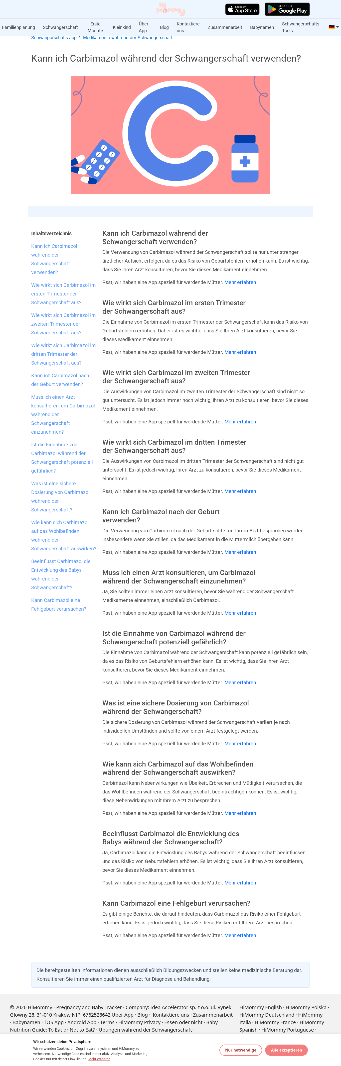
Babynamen (262, 27)
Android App (81, 1022)
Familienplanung (18, 27)
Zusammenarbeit (225, 27)
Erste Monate (95, 27)
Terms (107, 1022)
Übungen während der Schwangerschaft (145, 1029)
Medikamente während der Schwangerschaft (127, 37)
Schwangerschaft (60, 27)
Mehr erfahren (240, 282)
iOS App (54, 1022)
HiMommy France (275, 1022)
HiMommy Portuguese (287, 1029)
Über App (143, 27)
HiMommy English (260, 1007)
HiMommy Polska (306, 1007)
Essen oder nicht (183, 1022)
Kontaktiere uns (188, 27)
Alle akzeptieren (286, 1050)
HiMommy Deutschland (266, 1014)
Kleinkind (122, 27)
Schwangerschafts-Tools (301, 27)
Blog (164, 27)
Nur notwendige (240, 1050)
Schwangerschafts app (54, 37)
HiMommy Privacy (139, 1022)
